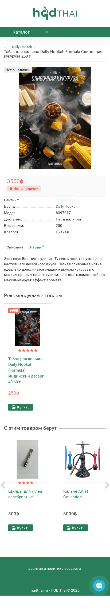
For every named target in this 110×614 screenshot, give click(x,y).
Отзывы (36, 247)
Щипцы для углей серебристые (25, 494)
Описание (15, 247)
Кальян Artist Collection (75, 494)
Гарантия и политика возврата (53, 568)
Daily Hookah (22, 47)
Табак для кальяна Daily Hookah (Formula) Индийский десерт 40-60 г (26, 370)
